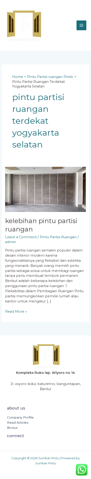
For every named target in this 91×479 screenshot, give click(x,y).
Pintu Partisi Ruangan (58, 237)
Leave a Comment (21, 237)
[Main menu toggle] (81, 25)
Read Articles (17, 422)
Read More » (16, 311)
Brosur (12, 427)
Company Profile (20, 417)
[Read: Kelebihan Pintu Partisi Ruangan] (45, 189)
